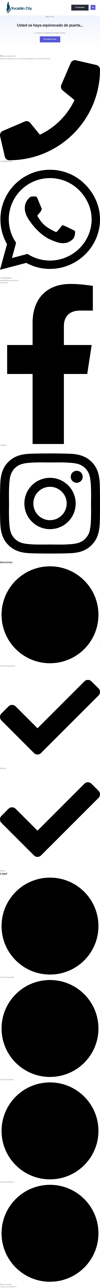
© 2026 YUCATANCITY (8, 1287)
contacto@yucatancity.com (9, 280)
